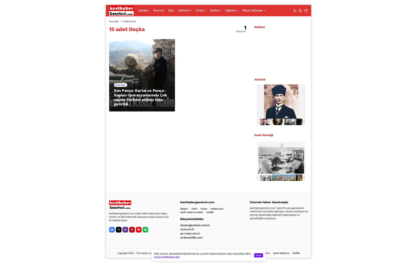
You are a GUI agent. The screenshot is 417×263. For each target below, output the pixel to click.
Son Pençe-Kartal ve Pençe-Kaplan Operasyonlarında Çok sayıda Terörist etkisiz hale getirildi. (140, 97)
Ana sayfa (113, 21)
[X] (119, 230)
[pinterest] (132, 230)
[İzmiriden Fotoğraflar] (266, 177)
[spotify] (145, 230)
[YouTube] (139, 230)
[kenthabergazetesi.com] (121, 10)
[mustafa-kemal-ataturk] (266, 122)
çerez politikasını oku (167, 256)
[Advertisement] (281, 52)
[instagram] (125, 230)
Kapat (258, 255)
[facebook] (112, 230)
